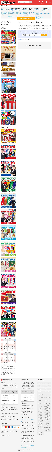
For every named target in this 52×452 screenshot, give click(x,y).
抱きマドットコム (47, 404)
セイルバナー (39, 12)
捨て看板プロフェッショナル (40, 424)
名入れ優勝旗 (40, 397)
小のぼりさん (18, 12)
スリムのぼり (18, 10)
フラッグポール (46, 13)
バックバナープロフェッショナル (40, 421)
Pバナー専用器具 (39, 10)
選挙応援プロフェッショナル (47, 424)
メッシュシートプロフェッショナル (47, 412)
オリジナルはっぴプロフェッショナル (47, 421)
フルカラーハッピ (40, 401)
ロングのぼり (25, 9)
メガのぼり (24, 13)
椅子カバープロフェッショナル (47, 415)
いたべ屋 (40, 406)
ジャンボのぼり (25, 10)
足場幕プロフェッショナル (40, 409)
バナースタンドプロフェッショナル (47, 418)
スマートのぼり (4, 12)
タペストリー (47, 394)
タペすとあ (47, 400)
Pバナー (38, 9)
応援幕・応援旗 (47, 397)
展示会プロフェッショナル (40, 415)
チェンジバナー (39, 16)
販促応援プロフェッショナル (47, 406)
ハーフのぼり (32, 10)
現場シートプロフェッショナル (40, 412)
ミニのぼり (40, 391)
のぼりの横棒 (11, 10)
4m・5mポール (25, 12)
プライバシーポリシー (25, 445)
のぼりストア (40, 383)
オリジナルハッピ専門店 (40, 433)
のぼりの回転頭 (11, 12)
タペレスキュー (40, 403)
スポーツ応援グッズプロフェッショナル (40, 430)
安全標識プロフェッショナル (47, 430)
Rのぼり (17, 9)
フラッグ (47, 391)
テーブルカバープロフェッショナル (40, 418)
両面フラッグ (46, 9)
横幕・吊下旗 (40, 394)
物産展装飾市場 (47, 427)
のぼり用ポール (11, 9)
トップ (19, 39)
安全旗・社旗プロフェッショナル (47, 409)
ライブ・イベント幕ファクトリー (40, 427)
